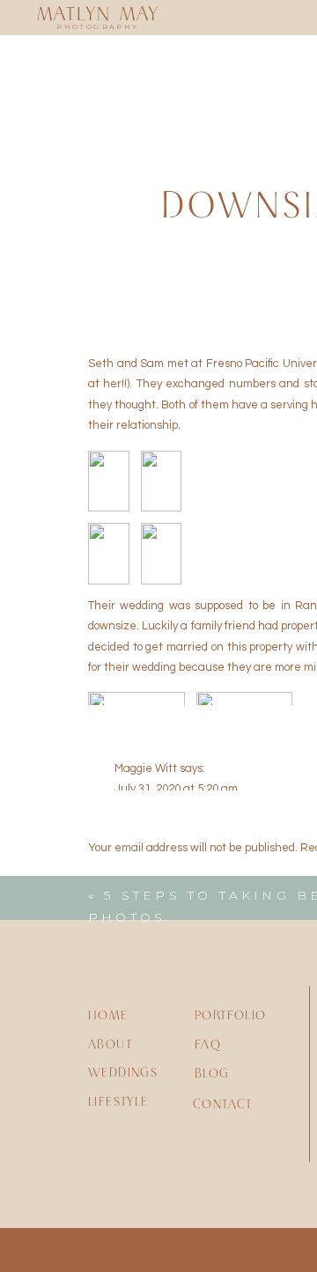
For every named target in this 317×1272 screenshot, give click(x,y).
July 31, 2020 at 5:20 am (176, 789)
